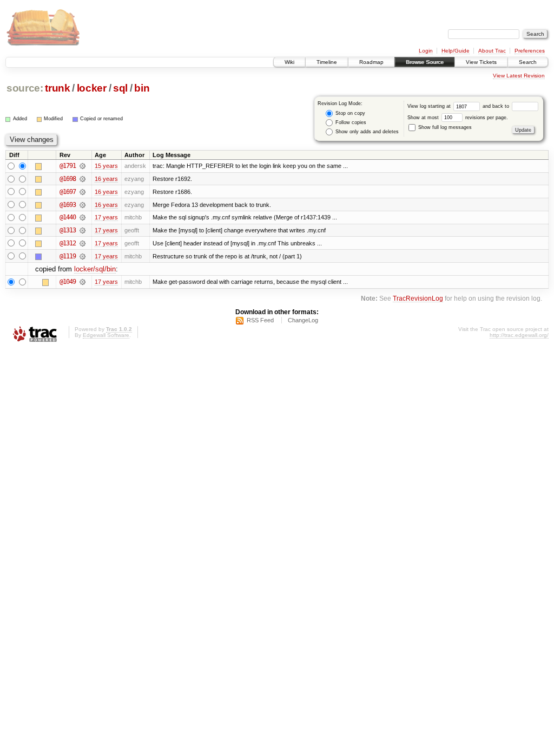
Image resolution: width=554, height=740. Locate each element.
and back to (497, 106)
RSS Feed (260, 320)
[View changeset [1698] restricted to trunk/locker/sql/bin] (82, 179)
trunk (57, 88)
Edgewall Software (106, 335)
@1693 (68, 205)
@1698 (68, 179)
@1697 (68, 192)
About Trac (492, 51)
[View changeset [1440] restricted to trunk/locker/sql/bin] (82, 217)
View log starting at (429, 106)
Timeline (326, 62)
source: (24, 88)
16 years (106, 179)
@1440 (68, 217)
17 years (106, 217)
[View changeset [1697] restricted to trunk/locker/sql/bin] (82, 192)
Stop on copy (349, 113)
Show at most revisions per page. (457, 117)
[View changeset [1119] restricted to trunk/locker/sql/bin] (82, 256)
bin (141, 88)
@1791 (68, 166)
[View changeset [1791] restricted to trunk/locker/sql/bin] (82, 166)
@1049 (68, 281)
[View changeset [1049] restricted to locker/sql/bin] (82, 281)
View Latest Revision (519, 76)
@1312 (68, 243)
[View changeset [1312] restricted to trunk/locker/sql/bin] (82, 243)
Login (426, 51)
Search (528, 62)
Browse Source (425, 62)
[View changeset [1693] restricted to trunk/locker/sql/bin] (82, 205)
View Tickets (481, 62)
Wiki (289, 62)
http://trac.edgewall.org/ (519, 335)
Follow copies (350, 122)
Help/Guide (455, 51)
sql (120, 88)
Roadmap (371, 62)
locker (92, 88)
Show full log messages (444, 127)
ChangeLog (303, 320)
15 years (106, 166)
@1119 (68, 256)
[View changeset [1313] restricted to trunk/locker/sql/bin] (82, 230)
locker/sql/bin (95, 269)
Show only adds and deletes (366, 131)
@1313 (68, 230)
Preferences (530, 51)
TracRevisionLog (418, 298)
